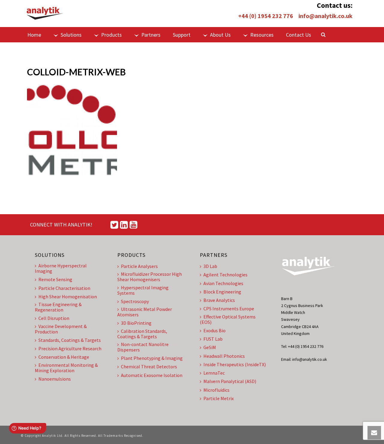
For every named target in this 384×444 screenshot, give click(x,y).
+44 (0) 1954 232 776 (265, 16)
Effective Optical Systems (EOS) (228, 319)
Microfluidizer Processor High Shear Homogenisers (149, 276)
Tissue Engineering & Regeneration (58, 307)
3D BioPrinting (136, 323)
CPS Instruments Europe (228, 308)
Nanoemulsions (54, 379)
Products (111, 34)
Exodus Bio (214, 330)
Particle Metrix (218, 398)
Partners (150, 34)
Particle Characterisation (64, 288)
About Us (220, 34)
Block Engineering (222, 291)
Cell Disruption (53, 318)
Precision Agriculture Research (69, 348)
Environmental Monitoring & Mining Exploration (66, 367)
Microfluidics (216, 390)
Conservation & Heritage (63, 357)
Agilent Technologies (225, 274)
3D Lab (210, 266)
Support (181, 34)
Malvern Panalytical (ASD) (229, 381)
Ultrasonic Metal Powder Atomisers (144, 311)
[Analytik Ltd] (45, 13)
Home (34, 34)
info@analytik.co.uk (325, 16)
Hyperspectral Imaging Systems (143, 290)
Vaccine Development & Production (61, 329)
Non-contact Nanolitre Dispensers (143, 347)
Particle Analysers (139, 266)
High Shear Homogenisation (67, 296)
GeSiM (209, 347)
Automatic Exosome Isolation (151, 375)
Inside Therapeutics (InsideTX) (234, 364)
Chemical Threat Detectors (149, 366)
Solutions (71, 34)
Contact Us (298, 34)
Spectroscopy (135, 301)
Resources (262, 34)
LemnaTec (214, 373)
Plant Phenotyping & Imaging (152, 358)
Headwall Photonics (224, 356)
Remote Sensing (55, 279)
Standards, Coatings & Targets (69, 340)
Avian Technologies (223, 283)
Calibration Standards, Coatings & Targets (142, 333)
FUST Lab (213, 339)
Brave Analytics (219, 300)
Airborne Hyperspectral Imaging (61, 268)
